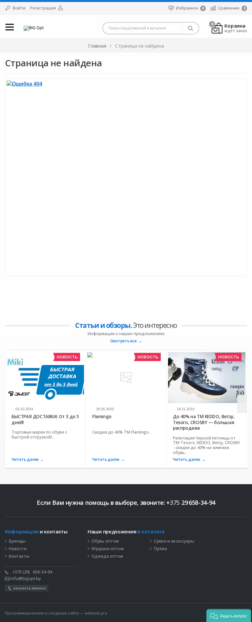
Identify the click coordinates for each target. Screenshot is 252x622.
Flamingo (102, 416)
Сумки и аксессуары (174, 541)
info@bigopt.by (25, 578)
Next (242, 404)
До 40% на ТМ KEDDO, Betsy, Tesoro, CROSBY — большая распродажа (203, 422)
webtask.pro (96, 613)
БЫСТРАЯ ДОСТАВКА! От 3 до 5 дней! (45, 419)
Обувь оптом (105, 541)
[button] (228, 615)
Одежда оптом (107, 556)
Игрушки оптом (108, 548)
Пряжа (160, 548)
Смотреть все (123, 341)
